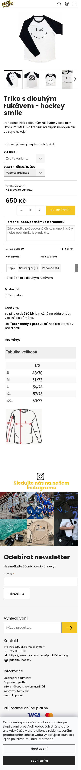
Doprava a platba (15, 682)
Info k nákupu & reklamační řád (24, 686)
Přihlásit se (16, 594)
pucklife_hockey (20, 660)
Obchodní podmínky (17, 678)
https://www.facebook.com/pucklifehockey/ (38, 655)
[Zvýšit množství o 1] (39, 210)
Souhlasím (39, 760)
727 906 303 (17, 651)
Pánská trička (48, 256)
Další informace (41, 739)
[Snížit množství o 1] (21, 210)
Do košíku (63, 210)
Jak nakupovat (13, 695)
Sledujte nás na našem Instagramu (41, 485)
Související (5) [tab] (28, 268)
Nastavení (39, 748)
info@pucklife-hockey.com (27, 647)
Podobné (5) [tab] (50, 268)
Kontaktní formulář (16, 691)
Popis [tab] (11, 268)
